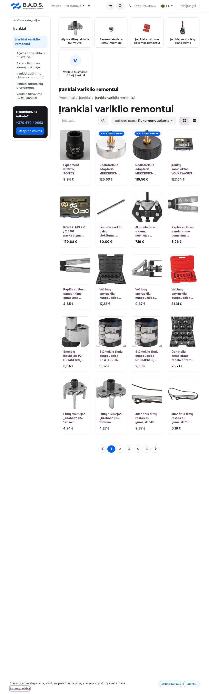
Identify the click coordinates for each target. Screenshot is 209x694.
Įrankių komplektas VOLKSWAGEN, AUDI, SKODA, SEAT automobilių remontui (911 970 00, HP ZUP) (182, 169)
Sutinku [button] (191, 683)
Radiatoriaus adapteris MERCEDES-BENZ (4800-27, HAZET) (109, 169)
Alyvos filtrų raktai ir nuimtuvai (31, 55)
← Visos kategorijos (26, 20)
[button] (120, 6)
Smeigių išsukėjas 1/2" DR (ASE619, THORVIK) (73, 356)
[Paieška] (103, 120)
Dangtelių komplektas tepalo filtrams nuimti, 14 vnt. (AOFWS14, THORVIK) (182, 356)
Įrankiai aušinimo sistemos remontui (30, 75)
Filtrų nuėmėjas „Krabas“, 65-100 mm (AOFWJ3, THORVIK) (110, 418)
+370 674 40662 (29, 123)
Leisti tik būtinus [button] (170, 683)
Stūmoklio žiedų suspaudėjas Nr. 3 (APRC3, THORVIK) (146, 356)
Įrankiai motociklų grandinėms (30, 85)
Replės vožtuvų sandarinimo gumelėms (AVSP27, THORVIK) (182, 231)
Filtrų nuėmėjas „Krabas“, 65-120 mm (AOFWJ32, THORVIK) (74, 418)
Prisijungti (187, 6)
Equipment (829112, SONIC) (71, 169)
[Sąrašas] (194, 121)
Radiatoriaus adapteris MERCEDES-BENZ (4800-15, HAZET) (147, 169)
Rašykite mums (30, 131)
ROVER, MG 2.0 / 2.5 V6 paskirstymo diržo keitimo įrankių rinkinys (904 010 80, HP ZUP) (74, 231)
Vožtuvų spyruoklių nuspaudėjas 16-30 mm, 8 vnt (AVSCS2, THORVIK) (109, 294)
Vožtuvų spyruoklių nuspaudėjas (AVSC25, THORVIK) (144, 294)
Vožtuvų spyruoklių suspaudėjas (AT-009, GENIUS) (180, 294)
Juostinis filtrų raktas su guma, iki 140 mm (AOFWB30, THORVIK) (146, 418)
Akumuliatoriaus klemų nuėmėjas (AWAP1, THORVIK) (146, 231)
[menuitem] (56, 5)
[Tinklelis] (184, 121)
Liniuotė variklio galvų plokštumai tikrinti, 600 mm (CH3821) (111, 231)
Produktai (67, 98)
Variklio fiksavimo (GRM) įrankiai (29, 96)
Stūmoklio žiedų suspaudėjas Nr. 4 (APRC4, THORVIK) (110, 356)
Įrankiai (85, 98)
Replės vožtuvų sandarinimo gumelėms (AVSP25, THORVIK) (74, 294)
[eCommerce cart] (110, 6)
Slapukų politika (20, 688)
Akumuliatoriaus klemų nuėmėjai (29, 65)
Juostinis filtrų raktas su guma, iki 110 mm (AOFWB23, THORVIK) (182, 418)
